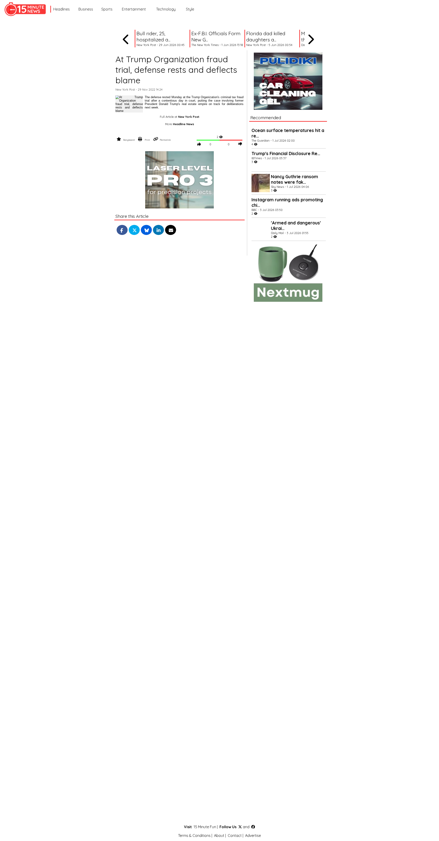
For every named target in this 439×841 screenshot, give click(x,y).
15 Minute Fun (205, 827)
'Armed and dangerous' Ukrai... (296, 225)
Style (190, 9)
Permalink (165, 139)
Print (147, 139)
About (219, 835)
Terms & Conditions (194, 835)
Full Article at (179, 117)
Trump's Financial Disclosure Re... (286, 153)
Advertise (253, 835)
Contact (235, 835)
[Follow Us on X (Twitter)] (240, 827)
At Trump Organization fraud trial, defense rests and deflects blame (176, 69)
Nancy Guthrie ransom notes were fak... (294, 179)
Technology (166, 9)
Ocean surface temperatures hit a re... (288, 133)
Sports (106, 9)
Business (85, 9)
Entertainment (134, 9)
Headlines (61, 9)
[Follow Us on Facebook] (253, 827)
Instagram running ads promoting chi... (287, 202)
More (179, 124)
